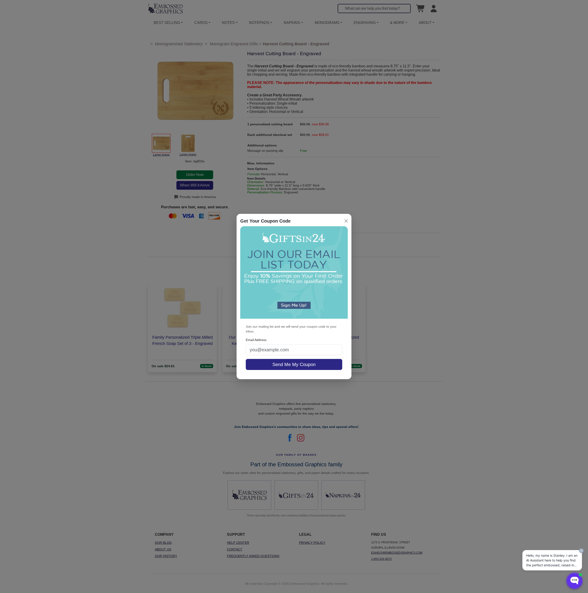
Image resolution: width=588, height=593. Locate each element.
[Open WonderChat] (574, 580)
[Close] (346, 221)
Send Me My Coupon (294, 364)
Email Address (256, 340)
